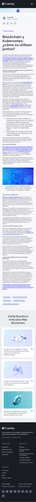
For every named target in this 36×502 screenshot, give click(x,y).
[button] (32, 4)
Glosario (22, 447)
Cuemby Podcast (24, 460)
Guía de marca (6, 478)
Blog (3, 475)
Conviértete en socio (26, 462)
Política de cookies (24, 486)
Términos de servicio (8, 486)
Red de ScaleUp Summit (24, 450)
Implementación (7, 449)
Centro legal (6, 484)
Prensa (4, 473)
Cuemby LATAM (24, 457)
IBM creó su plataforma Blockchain (12, 197)
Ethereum (27, 151)
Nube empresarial (7, 452)
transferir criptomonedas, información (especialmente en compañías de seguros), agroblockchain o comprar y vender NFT (18, 59)
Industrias (5, 454)
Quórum (4, 152)
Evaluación (5, 447)
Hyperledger (21, 151)
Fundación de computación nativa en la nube (17, 233)
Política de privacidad (25, 484)
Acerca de (5, 470)
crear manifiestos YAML (17, 105)
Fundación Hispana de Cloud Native (26, 454)
